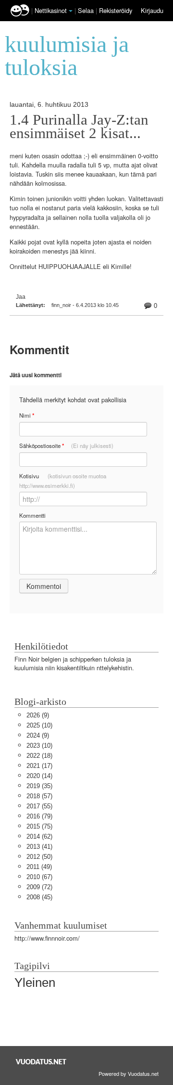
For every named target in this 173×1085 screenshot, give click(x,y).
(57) (39, 796)
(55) (39, 806)
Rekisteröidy (115, 10)
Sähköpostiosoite (66, 446)
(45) (39, 897)
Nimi (26, 415)
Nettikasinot (51, 10)
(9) (37, 715)
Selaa (87, 10)
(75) (39, 826)
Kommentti (32, 515)
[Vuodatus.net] (41, 1062)
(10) (39, 725)
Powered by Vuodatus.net (129, 1073)
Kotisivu (62, 480)
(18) (39, 755)
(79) (39, 816)
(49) (39, 866)
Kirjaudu (152, 10)
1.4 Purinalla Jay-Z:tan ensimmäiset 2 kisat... (79, 126)
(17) (39, 765)
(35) (39, 786)
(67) (39, 877)
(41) (39, 846)
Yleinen (34, 982)
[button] (71, 11)
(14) (39, 775)
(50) (39, 856)
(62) (39, 836)
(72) (39, 887)
